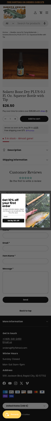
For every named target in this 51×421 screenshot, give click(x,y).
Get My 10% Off (13, 221)
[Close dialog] (48, 195)
